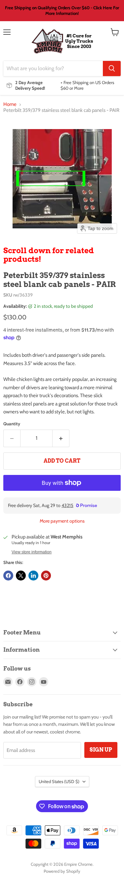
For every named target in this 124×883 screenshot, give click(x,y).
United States (59, 781)
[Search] (112, 68)
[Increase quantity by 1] (61, 438)
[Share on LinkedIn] (33, 576)
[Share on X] (21, 576)
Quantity (11, 423)
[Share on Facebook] (8, 576)
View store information (32, 552)
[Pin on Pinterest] (46, 576)
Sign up (101, 750)
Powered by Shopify (62, 871)
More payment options (62, 521)
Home (10, 104)
